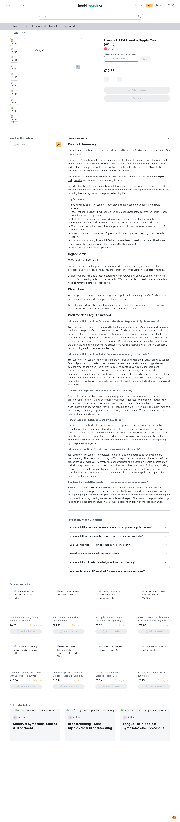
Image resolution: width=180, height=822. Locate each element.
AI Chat (11, 5)
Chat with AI (54, 26)
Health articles (70, 26)
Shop (14, 26)
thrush (158, 502)
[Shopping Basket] (141, 5)
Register (159, 5)
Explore (22, 5)
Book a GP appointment (35, 26)
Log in (149, 5)
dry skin (78, 180)
